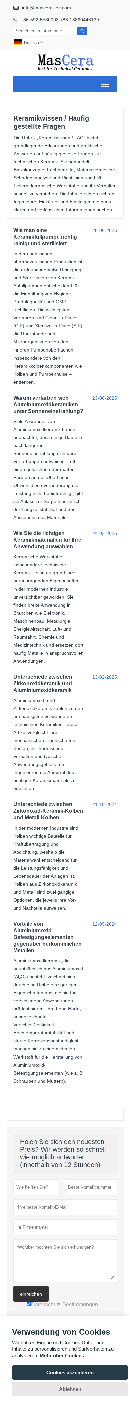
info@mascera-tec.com (46, 7)
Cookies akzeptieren (70, 1372)
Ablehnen (70, 1389)
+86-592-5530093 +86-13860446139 (60, 19)
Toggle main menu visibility (105, 84)
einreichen (31, 1294)
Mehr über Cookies (62, 1355)
